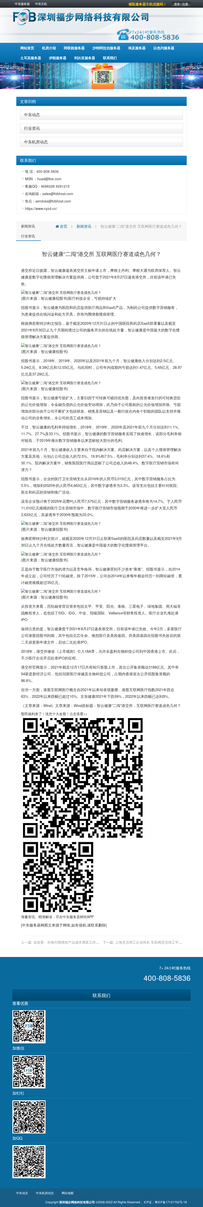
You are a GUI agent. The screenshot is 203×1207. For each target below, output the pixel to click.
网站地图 (68, 1193)
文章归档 (28, 101)
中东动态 (32, 114)
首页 (63, 226)
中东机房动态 (36, 142)
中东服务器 (22, 3)
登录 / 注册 (181, 4)
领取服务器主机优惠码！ (147, 3)
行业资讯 (32, 128)
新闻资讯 (28, 226)
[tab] (101, 101)
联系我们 (101, 995)
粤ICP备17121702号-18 (171, 1202)
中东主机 (41, 3)
